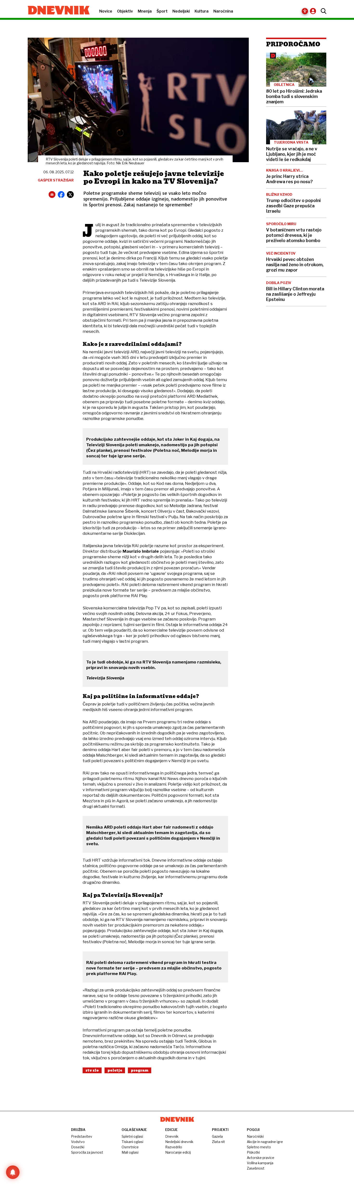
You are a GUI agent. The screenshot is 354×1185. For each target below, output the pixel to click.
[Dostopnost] (305, 11)
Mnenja (145, 11)
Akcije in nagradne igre (265, 1142)
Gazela (217, 1136)
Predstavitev (81, 1136)
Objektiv (125, 11)
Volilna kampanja (260, 1163)
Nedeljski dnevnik (179, 1142)
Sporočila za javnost (87, 1152)
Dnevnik (171, 1136)
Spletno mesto (259, 1147)
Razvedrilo (173, 1147)
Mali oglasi (130, 1152)
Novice (105, 11)
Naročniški (255, 1136)
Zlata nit (218, 1142)
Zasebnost (255, 1168)
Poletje (114, 1070)
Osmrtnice (130, 1147)
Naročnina (223, 11)
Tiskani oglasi (132, 1142)
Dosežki (77, 1147)
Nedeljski (181, 11)
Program (139, 1070)
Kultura (202, 11)
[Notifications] (13, 1172)
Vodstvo (78, 1142)
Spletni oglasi (132, 1136)
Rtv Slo (92, 1070)
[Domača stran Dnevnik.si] (56, 10)
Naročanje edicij (178, 1152)
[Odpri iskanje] (322, 11)
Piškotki (253, 1152)
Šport (162, 11)
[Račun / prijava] (314, 11)
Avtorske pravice (260, 1158)
